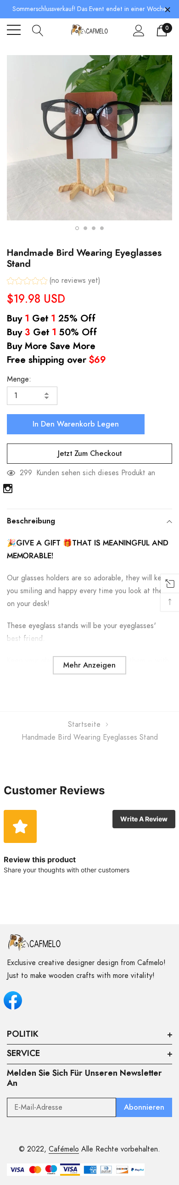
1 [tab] (77, 228)
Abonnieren (144, 1107)
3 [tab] (93, 228)
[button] (54, 281)
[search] (38, 30)
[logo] (89, 30)
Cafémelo (64, 1149)
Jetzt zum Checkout (90, 453)
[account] (139, 30)
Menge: (19, 379)
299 (26, 473)
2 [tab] (85, 228)
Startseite (84, 724)
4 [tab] (102, 228)
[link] (7, 488)
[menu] (14, 30)
